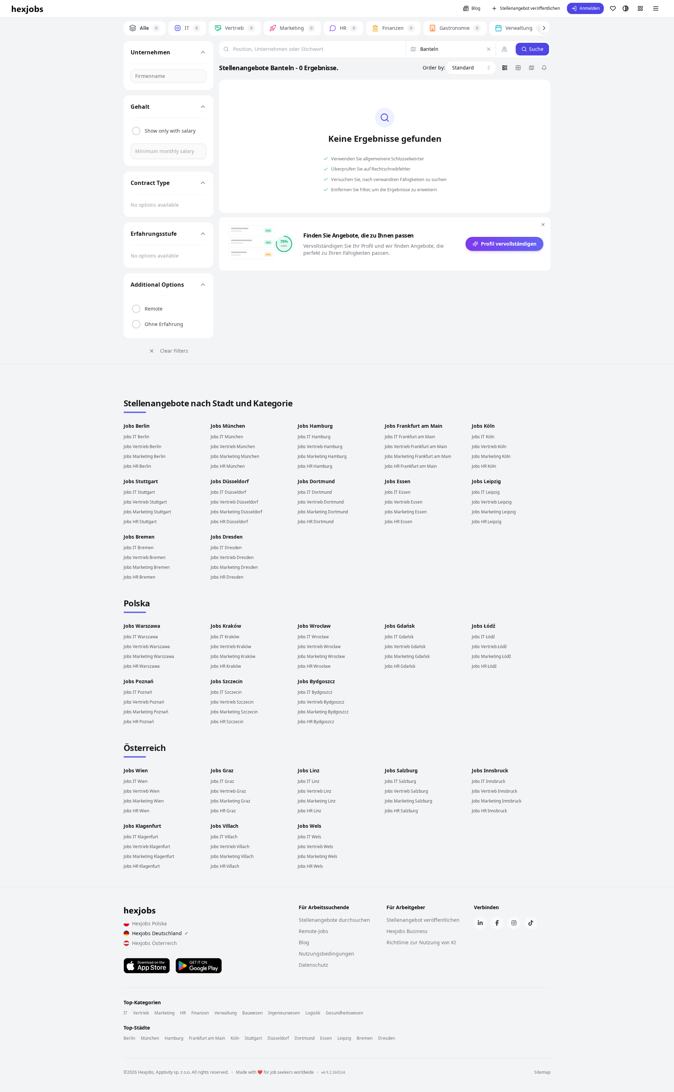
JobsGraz (222, 770)
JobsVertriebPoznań (144, 702)
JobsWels (309, 826)
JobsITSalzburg (400, 781)
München (150, 1038)
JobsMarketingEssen (406, 512)
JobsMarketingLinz (317, 801)
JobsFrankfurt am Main (413, 425)
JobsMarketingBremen (147, 567)
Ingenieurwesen (284, 1013)
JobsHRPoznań (139, 722)
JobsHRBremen (139, 577)
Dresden (386, 1038)
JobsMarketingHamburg (322, 456)
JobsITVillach (224, 837)
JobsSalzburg (401, 770)
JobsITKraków (225, 637)
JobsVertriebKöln (489, 447)
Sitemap (542, 1072)
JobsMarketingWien (144, 801)
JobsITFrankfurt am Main (410, 437)
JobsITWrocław (313, 637)
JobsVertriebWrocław (319, 647)
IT (125, 1013)
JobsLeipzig (486, 481)
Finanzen (200, 1013)
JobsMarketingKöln (491, 456)
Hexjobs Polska (149, 923)
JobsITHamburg (314, 437)
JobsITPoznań (138, 692)
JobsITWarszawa (141, 637)
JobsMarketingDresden (234, 567)
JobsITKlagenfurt (141, 837)
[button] (585, 8)
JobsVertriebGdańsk (405, 647)
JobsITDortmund (315, 492)
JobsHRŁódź (484, 666)
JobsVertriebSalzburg (406, 791)
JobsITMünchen (227, 437)
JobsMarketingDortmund (323, 512)
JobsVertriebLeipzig (491, 502)
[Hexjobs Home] (27, 8)
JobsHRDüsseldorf (229, 522)
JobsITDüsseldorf (228, 492)
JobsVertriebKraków (231, 647)
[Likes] (613, 8)
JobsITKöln (483, 437)
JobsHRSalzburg (401, 811)
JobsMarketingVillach (232, 856)
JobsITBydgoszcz (315, 692)
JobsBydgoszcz (316, 681)
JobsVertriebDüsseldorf (234, 502)
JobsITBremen (138, 548)
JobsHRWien (136, 811)
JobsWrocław (314, 625)
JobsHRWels (310, 866)
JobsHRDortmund (315, 522)
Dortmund (305, 1038)
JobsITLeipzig (486, 492)
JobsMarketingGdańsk (407, 656)
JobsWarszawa (142, 625)
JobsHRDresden (227, 577)
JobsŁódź (483, 625)
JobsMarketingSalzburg (408, 801)
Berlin (129, 1038)
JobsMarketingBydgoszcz (323, 712)
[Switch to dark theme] (625, 8)
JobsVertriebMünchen (233, 447)
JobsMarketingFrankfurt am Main (418, 456)
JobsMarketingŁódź (491, 656)
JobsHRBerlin (137, 466)
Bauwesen (252, 1013)
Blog (475, 8)
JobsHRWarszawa (142, 666)
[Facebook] (497, 923)
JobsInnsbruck (490, 770)
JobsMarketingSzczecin (234, 712)
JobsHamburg (315, 425)
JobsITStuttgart (139, 492)
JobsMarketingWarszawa (149, 656)
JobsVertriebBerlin (142, 447)
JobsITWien (135, 781)
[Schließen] (543, 224)
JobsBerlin (137, 425)
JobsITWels (309, 837)
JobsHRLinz (309, 811)
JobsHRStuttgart (140, 522)
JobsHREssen (398, 522)
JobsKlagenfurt (142, 826)
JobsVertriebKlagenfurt (147, 847)
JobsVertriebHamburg (320, 447)
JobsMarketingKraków (233, 656)
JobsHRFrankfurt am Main (411, 466)
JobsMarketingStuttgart (147, 512)
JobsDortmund (316, 481)
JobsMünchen (228, 425)
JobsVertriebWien (141, 791)
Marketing (164, 1013)
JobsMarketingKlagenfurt (149, 856)
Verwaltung (225, 1013)
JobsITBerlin (136, 437)
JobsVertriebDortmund (321, 502)
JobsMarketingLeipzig (494, 512)
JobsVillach (224, 826)
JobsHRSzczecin (227, 722)
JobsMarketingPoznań (146, 712)
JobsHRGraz (223, 811)
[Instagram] (514, 923)
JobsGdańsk (400, 625)
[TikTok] (530, 923)
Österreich (145, 747)
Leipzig (344, 1038)
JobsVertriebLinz (314, 791)
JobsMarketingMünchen (235, 456)
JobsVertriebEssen (403, 502)
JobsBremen (139, 536)
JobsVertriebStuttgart (145, 502)
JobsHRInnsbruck (489, 811)
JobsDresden (227, 536)
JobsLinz (308, 770)
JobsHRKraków (226, 666)
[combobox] (471, 67)
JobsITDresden (226, 548)
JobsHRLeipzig (486, 522)
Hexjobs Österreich (154, 943)
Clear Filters (174, 350)
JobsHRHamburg (315, 466)
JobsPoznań (138, 681)
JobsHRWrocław (314, 666)
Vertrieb (141, 1013)
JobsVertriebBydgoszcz (321, 702)
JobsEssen (397, 481)
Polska (137, 603)
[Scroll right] (544, 28)
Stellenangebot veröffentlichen (530, 8)
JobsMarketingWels (317, 856)
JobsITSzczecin (226, 692)
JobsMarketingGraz (230, 801)
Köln (235, 1038)
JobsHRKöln (484, 466)
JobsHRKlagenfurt (142, 866)
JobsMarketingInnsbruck (496, 801)
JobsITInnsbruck (488, 781)
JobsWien (136, 770)
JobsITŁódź (483, 637)
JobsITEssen (397, 492)
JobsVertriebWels (315, 847)
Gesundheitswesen (344, 1013)
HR (183, 1013)
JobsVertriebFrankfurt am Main (416, 447)
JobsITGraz (222, 781)
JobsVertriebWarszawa (147, 647)
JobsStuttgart (141, 481)
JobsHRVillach (225, 866)
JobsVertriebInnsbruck (494, 791)
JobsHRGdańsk (400, 666)
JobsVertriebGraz (228, 791)
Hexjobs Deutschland (160, 933)
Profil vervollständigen (508, 243)
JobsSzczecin (227, 681)
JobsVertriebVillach (230, 847)
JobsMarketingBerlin (144, 456)
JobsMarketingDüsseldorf (236, 512)
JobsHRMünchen (228, 466)
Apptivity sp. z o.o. (173, 1072)
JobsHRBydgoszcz (316, 722)
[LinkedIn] (480, 923)
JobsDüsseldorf (230, 481)
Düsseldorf (278, 1038)
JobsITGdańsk (399, 637)
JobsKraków (226, 625)
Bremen (364, 1038)
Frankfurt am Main (207, 1038)
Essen (326, 1038)
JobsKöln (483, 425)
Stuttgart (253, 1038)
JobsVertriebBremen (144, 557)
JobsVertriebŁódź (489, 647)
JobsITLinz (308, 781)
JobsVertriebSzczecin (232, 702)
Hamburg (174, 1038)
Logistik (312, 1013)
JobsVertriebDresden (232, 557)
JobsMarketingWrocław (321, 656)
